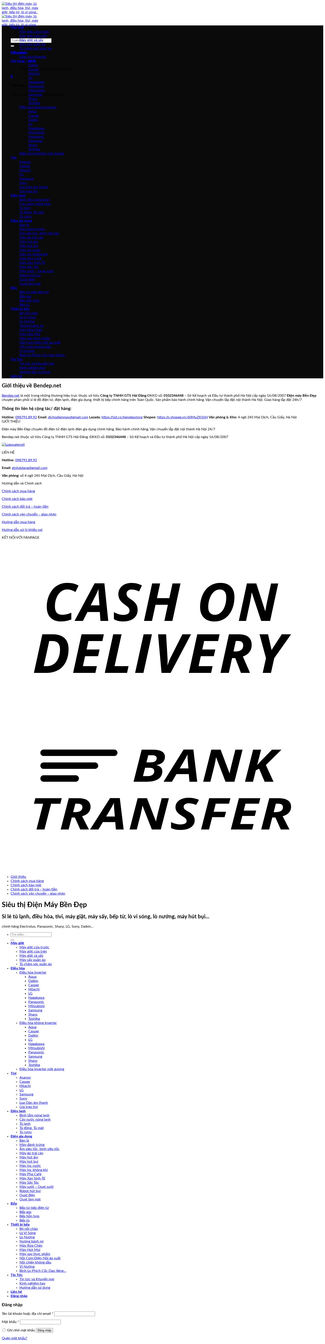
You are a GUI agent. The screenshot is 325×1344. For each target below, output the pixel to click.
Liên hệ (16, 376)
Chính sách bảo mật (17, 499)
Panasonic (36, 86)
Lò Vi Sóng (27, 317)
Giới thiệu (18, 877)
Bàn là (24, 225)
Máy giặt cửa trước (34, 31)
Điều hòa (18, 52)
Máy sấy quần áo (32, 44)
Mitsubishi (36, 90)
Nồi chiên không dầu (35, 346)
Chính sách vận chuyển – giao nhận (29, 514)
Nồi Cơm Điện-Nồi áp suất (40, 342)
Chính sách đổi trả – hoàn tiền (25, 506)
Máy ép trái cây (31, 237)
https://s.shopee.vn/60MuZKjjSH (182, 417)
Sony (23, 183)
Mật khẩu (10, 1322)
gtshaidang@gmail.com (29, 468)
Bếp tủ (24, 304)
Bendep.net (10, 395)
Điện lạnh (18, 195)
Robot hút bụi (30, 275)
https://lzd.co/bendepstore (122, 417)
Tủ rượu (25, 216)
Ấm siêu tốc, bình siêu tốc (39, 233)
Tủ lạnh (25, 208)
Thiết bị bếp (20, 309)
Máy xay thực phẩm (34, 338)
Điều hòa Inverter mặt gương (41, 153)
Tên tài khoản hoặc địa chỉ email (27, 1313)
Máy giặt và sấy (31, 40)
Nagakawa (36, 82)
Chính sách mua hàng (18, 491)
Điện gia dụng (21, 220)
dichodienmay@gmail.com (68, 417)
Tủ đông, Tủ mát (31, 212)
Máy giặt (17, 27)
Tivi (13, 157)
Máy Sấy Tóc (29, 267)
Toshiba (34, 103)
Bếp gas (25, 296)
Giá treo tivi (28, 191)
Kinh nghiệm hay (32, 368)
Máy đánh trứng (31, 229)
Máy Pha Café (30, 258)
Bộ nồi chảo (28, 313)
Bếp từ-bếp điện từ (34, 292)
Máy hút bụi (28, 246)
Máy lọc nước (30, 250)
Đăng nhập (44, 1330)
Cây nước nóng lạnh (35, 204)
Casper (33, 69)
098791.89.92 (26, 417)
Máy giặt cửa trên (33, 36)
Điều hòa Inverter (32, 57)
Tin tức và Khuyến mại (36, 363)
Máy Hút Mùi (29, 334)
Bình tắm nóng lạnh (34, 199)
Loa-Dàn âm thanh (33, 187)
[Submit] (12, 46)
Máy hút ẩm (28, 241)
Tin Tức (17, 359)
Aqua (32, 61)
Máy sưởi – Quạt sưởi (36, 271)
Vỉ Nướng (26, 351)
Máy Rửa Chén (30, 330)
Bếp (14, 288)
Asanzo (25, 162)
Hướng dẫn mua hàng (18, 522)
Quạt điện (27, 279)
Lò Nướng (27, 321)
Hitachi (34, 73)
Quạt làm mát (30, 283)
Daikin (33, 65)
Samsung (35, 94)
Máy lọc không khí (33, 254)
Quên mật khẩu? (14, 1338)
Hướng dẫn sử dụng (34, 372)
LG (30, 78)
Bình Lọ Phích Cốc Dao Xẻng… (42, 355)
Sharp (32, 99)
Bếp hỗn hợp (29, 300)
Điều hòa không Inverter (38, 107)
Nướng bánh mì (31, 325)
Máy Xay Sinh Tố (32, 262)
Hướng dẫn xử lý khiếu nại (22, 530)
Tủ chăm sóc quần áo (35, 48)
